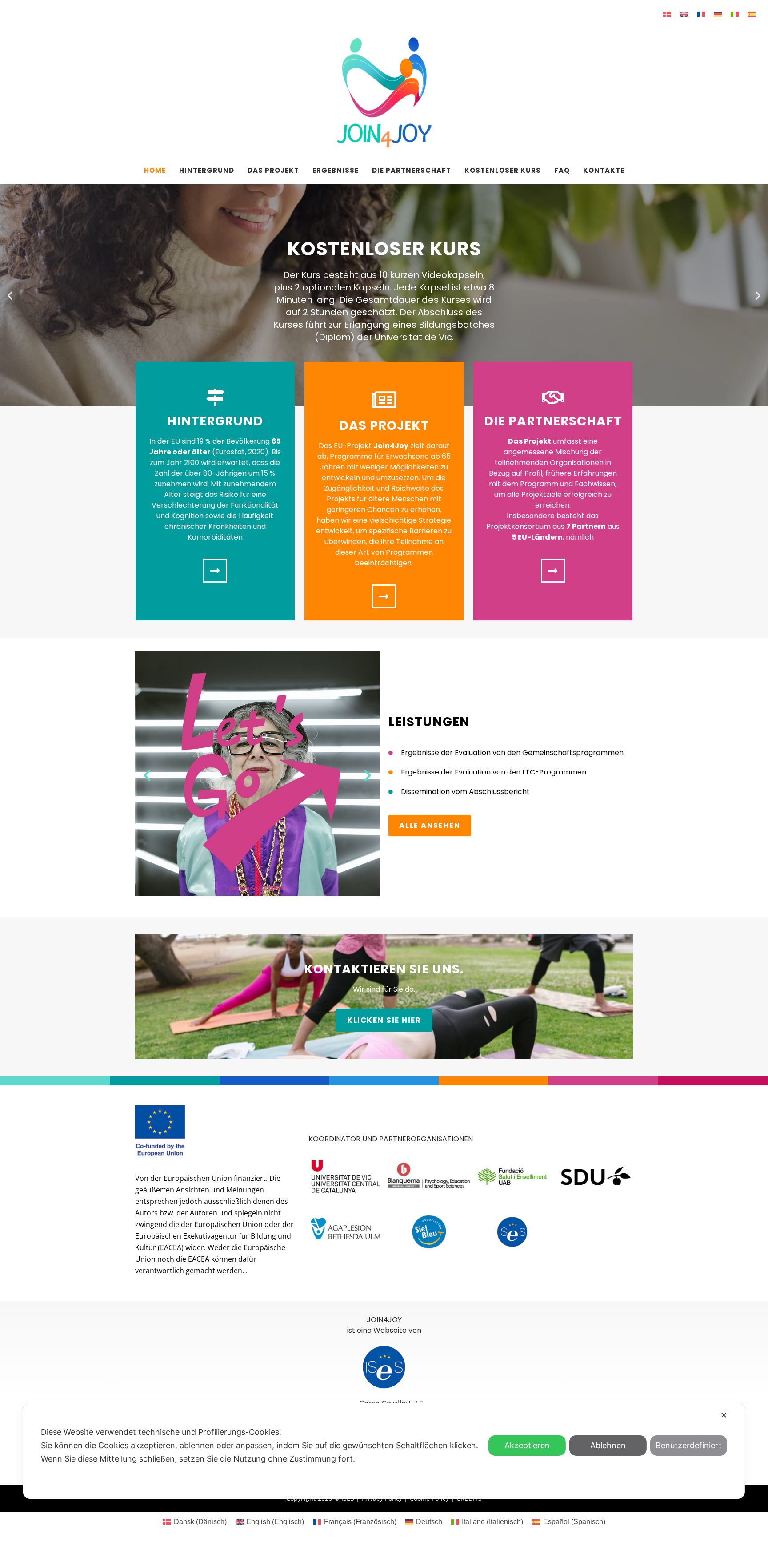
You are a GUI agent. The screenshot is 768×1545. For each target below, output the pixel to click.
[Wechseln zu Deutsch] (717, 14)
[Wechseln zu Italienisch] (734, 14)
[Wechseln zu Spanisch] (751, 14)
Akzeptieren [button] (527, 1445)
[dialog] (384, 1451)
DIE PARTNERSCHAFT (411, 170)
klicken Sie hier (384, 1020)
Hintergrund (206, 170)
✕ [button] (723, 1415)
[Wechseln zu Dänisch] (667, 14)
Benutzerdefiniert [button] (689, 1445)
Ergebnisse (335, 170)
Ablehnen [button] (608, 1445)
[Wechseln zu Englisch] (684, 14)
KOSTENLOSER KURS (502, 170)
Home (155, 170)
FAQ (562, 170)
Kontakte (603, 170)
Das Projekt (273, 170)
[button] (10, 295)
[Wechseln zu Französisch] (700, 14)
